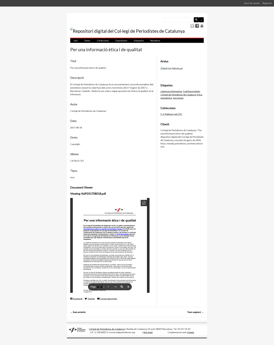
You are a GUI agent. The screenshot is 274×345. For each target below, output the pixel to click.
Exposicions (121, 40)
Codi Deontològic (191, 91)
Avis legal (148, 332)
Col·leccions (103, 40)
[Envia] (196, 19)
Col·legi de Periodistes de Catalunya (178, 94)
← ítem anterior (78, 312)
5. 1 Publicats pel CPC (171, 114)
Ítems (87, 40)
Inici (76, 40)
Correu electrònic (108, 298)
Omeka (190, 332)
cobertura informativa (171, 91)
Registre (267, 3)
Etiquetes (139, 40)
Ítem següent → (195, 312)
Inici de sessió (252, 3)
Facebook (77, 298)
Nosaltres (155, 40)
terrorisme (178, 98)
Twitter (91, 298)
